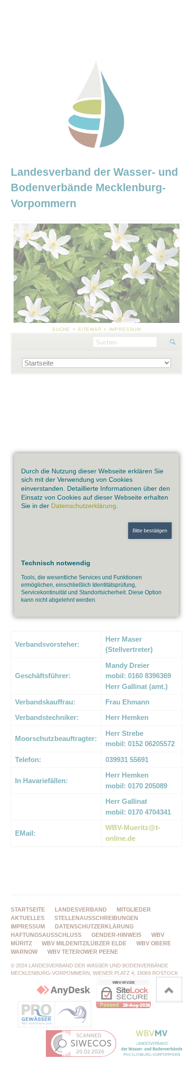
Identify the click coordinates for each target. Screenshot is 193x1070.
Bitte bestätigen (150, 530)
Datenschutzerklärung (83, 505)
